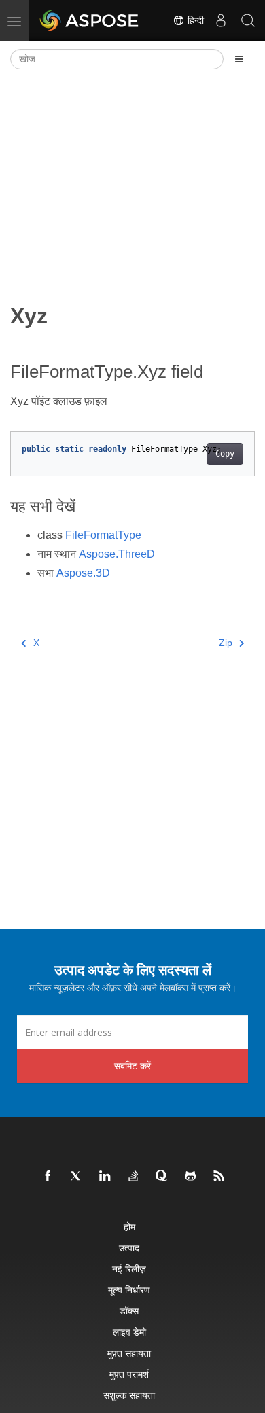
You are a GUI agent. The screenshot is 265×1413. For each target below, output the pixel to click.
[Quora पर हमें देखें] (162, 1176)
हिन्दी (194, 20)
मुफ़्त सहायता (129, 1352)
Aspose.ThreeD (117, 554)
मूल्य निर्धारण (129, 1289)
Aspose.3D (83, 573)
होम (129, 1226)
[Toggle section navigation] (239, 59)
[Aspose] (90, 20)
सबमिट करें (132, 1065)
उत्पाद (129, 1247)
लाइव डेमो (129, 1331)
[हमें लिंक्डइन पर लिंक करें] (105, 1176)
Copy (224, 454)
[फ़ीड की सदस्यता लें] (219, 1176)
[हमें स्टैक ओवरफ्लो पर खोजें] (134, 1176)
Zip (225, 642)
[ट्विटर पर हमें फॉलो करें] (77, 1176)
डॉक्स (129, 1310)
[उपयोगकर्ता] (220, 20)
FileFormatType (103, 535)
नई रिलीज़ (129, 1268)
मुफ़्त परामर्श (129, 1373)
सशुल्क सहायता (129, 1395)
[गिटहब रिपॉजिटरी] (191, 1176)
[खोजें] (248, 20)
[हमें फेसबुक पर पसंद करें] (48, 1176)
